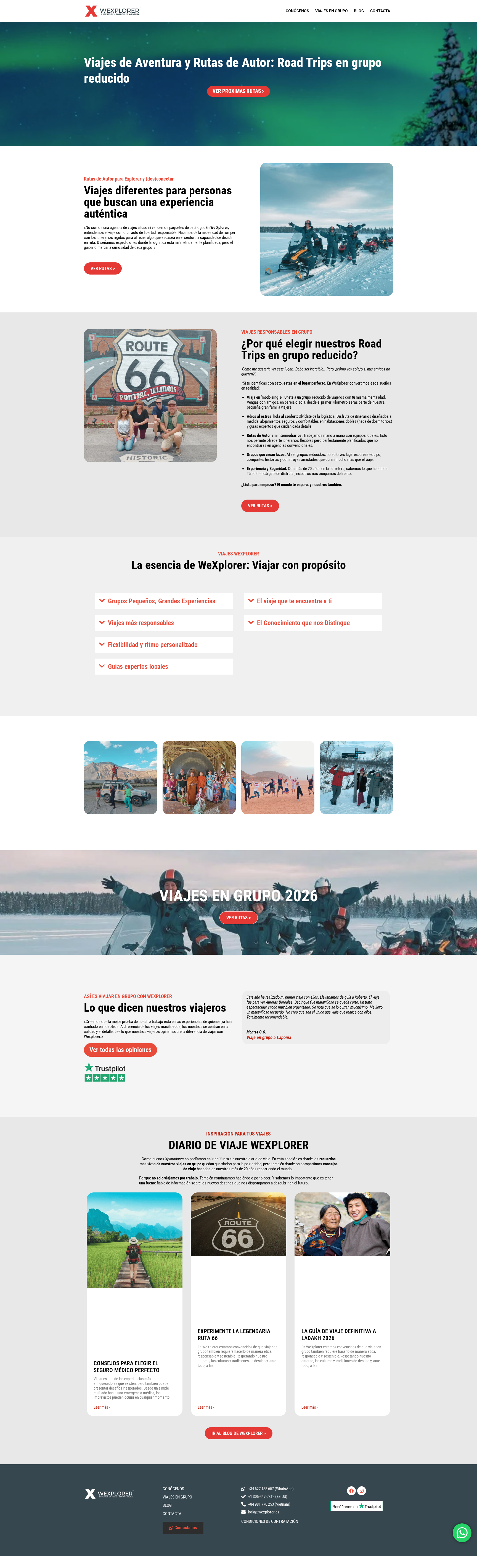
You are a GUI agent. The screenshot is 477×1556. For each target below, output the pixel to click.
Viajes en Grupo (331, 11)
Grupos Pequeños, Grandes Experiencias (161, 601)
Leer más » (102, 1407)
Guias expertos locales (138, 666)
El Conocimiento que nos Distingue (303, 623)
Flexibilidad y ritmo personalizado (153, 645)
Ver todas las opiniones (120, 1050)
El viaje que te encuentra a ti (294, 601)
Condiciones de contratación (269, 1521)
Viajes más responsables (141, 623)
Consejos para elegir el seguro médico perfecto (127, 1367)
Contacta (380, 11)
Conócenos (297, 11)
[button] (164, 601)
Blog (359, 11)
